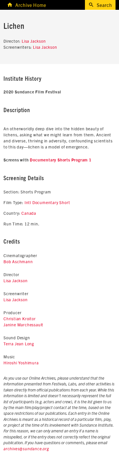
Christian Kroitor (19, 318)
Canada (28, 213)
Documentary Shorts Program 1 (60, 160)
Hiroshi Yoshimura (21, 362)
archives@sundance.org (26, 449)
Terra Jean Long (18, 343)
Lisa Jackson (34, 41)
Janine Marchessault (23, 324)
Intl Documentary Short (47, 202)
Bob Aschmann (18, 261)
